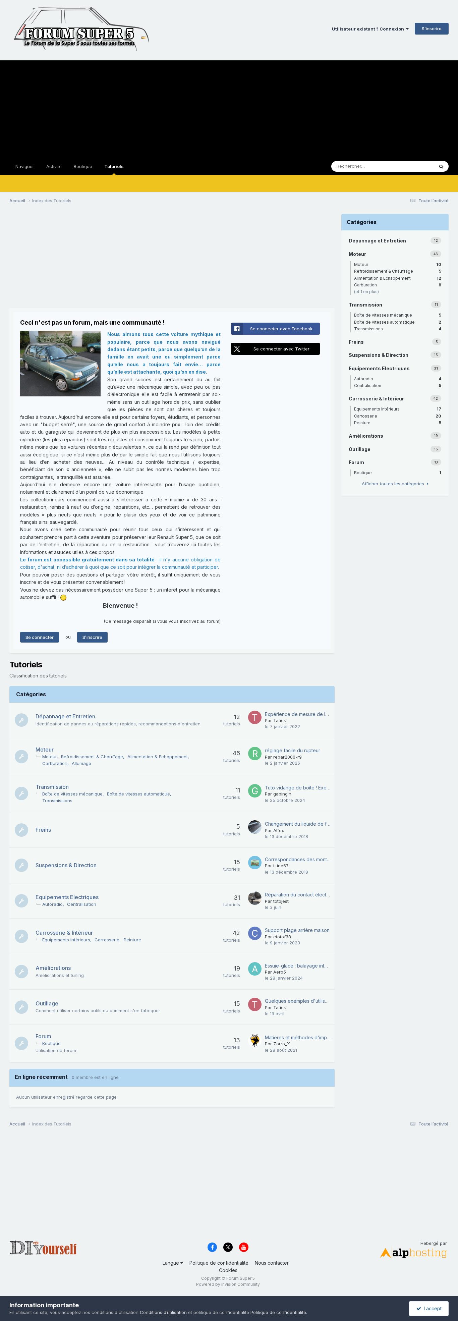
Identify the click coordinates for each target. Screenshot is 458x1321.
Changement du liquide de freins (298, 824)
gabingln (282, 793)
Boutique (83, 166)
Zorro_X (281, 1043)
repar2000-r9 (287, 757)
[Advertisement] (229, 107)
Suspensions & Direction (66, 865)
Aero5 (279, 972)
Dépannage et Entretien (65, 716)
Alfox (278, 830)
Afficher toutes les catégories (394, 483)
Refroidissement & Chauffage (92, 756)
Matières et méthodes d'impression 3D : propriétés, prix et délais (298, 1037)
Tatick (279, 720)
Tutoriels (114, 166)
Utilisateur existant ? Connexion (369, 29)
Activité (54, 166)
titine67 (281, 865)
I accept (431, 1308)
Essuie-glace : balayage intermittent (298, 966)
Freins (43, 829)
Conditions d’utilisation (163, 1312)
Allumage (81, 763)
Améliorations (53, 968)
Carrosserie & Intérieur (64, 932)
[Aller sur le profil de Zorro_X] (255, 1040)
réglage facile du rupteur (292, 750)
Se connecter (39, 637)
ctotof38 (282, 936)
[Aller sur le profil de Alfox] (255, 827)
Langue (171, 1263)
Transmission (52, 786)
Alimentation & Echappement (157, 756)
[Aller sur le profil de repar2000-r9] (255, 753)
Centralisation (81, 904)
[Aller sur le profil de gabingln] (255, 790)
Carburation (54, 763)
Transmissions (57, 800)
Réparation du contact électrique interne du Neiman (298, 894)
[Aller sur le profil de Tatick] (255, 717)
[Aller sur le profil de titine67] (255, 862)
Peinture (132, 939)
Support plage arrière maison (297, 930)
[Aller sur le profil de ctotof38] (255, 933)
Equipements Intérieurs (66, 939)
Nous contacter (272, 1263)
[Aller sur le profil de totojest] (255, 898)
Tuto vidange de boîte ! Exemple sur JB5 (298, 787)
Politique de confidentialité (218, 1263)
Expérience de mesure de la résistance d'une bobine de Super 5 (298, 714)
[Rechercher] (441, 166)
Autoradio (52, 904)
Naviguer (24, 166)
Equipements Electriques (67, 897)
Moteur (45, 749)
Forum (43, 1036)
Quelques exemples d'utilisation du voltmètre (298, 1001)
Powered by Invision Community (228, 1284)
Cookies (228, 1270)
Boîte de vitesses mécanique (72, 793)
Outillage (47, 1003)
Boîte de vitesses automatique (138, 793)
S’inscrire (432, 28)
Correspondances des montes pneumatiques (298, 859)
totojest (281, 901)
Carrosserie (107, 939)
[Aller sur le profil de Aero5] (255, 969)
